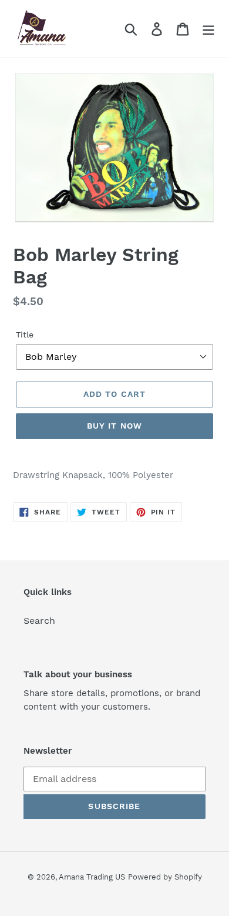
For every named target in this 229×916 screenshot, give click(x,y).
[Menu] (208, 29)
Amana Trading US (92, 876)
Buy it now (114, 425)
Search (39, 620)
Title (24, 334)
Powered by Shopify (165, 876)
